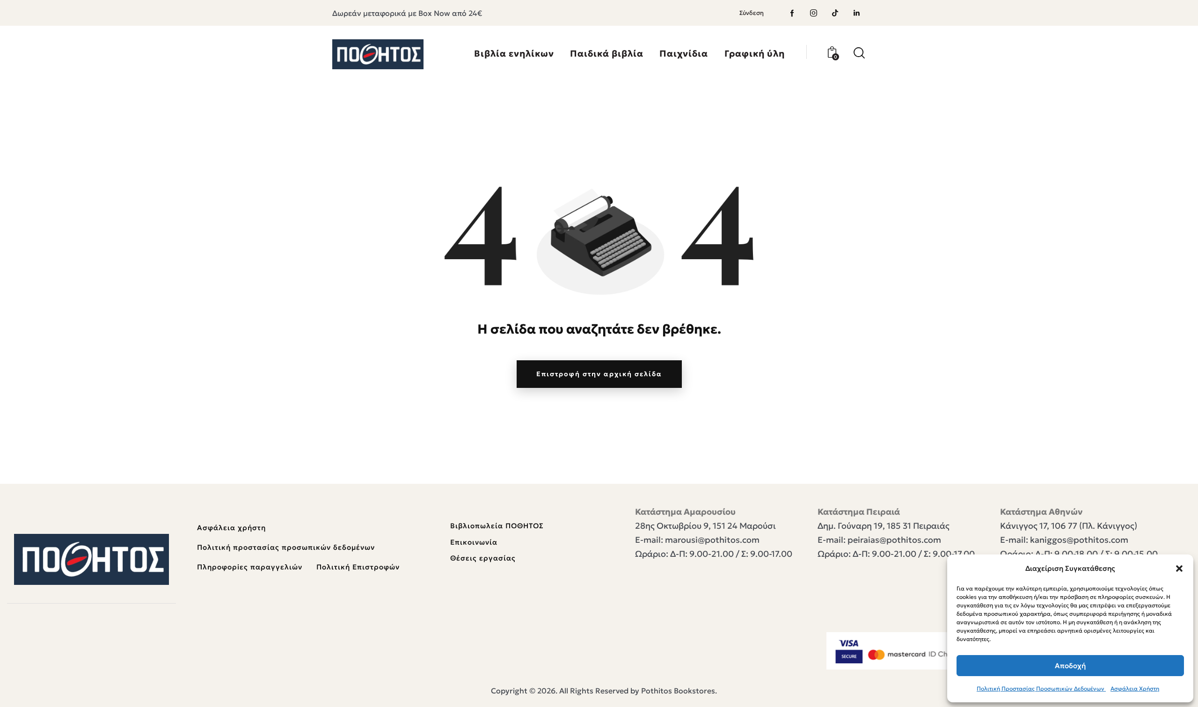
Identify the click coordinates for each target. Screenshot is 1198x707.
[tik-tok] (835, 13)
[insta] (814, 13)
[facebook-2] (792, 13)
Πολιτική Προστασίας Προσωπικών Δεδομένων (1041, 688)
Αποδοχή (1070, 665)
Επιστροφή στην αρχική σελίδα (599, 374)
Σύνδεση (751, 13)
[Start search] (859, 53)
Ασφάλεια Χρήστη (1134, 688)
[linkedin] (857, 13)
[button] (1179, 568)
